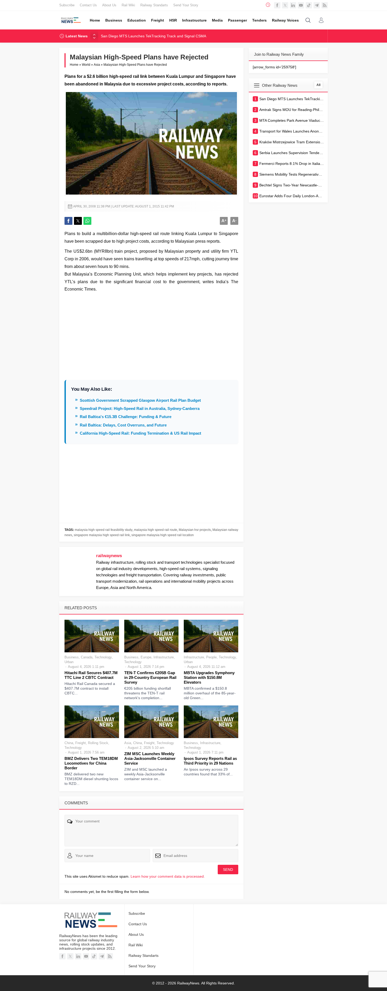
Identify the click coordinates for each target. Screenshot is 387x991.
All (318, 85)
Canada (86, 657)
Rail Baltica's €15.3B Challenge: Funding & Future (125, 416)
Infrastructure (163, 657)
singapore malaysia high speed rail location (162, 535)
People (211, 657)
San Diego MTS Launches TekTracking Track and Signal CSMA (153, 36)
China (68, 743)
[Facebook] (277, 5)
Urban (68, 662)
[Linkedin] (293, 5)
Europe (146, 657)
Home (74, 65)
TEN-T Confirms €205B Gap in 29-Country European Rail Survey (150, 677)
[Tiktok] (309, 5)
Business (71, 657)
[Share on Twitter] (78, 221)
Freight (80, 743)
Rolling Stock (98, 743)
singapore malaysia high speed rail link (102, 535)
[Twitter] (285, 5)
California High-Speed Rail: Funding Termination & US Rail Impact (140, 433)
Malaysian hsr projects (195, 530)
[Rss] (324, 5)
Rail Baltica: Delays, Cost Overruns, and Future (123, 425)
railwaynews (109, 555)
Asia (97, 65)
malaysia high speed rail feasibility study (103, 530)
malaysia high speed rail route (155, 530)
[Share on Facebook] (68, 221)
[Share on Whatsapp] (87, 221)
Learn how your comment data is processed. (168, 876)
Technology (103, 657)
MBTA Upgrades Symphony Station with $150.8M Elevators (209, 677)
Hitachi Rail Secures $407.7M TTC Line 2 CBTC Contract (91, 675)
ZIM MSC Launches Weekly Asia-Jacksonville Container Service (150, 758)
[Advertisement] (151, 332)
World (86, 65)
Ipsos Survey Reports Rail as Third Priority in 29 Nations (210, 760)
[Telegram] (317, 5)
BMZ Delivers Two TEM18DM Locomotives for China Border (91, 763)
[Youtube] (301, 5)
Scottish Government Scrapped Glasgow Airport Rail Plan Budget (140, 400)
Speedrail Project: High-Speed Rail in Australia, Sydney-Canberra (140, 408)
